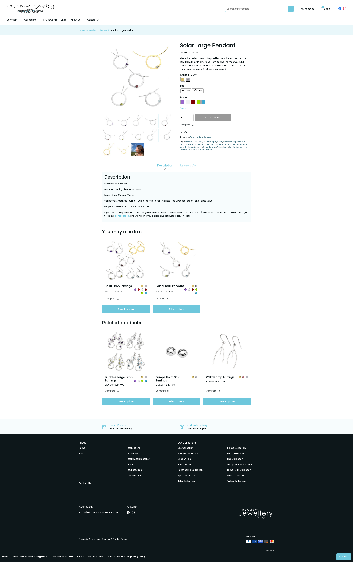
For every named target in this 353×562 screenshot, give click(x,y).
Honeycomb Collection (190, 470)
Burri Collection (235, 453)
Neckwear (189, 147)
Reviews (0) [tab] (188, 165)
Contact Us (93, 19)
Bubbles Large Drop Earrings (119, 378)
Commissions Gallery (139, 459)
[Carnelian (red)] (139, 289)
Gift (211, 144)
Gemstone (204, 144)
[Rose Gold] (243, 377)
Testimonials (135, 475)
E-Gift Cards (50, 19)
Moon (182, 147)
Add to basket (212, 117)
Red (237, 147)
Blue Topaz (211, 142)
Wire (210, 150)
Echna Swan (184, 464)
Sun (199, 150)
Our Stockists (135, 470)
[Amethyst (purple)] (135, 289)
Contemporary (234, 142)
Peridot (220, 147)
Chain (219, 142)
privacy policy (137, 556)
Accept (343, 556)
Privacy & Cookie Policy (114, 539)
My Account (307, 8)
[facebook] (339, 9)
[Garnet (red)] (146, 289)
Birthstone (198, 142)
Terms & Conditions (89, 539)
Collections (30, 19)
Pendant (212, 147)
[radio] (183, 79)
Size (182, 86)
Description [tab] (165, 165)
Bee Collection (185, 447)
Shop (63, 19)
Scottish (183, 150)
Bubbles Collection (188, 453)
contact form (122, 215)
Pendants (105, 30)
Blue (205, 142)
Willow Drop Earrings (220, 377)
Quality (232, 147)
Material (184, 74)
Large (245, 144)
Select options (126, 309)
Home (82, 30)
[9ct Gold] (142, 286)
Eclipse (190, 144)
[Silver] (146, 286)
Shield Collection (236, 475)
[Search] (291, 9)
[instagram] (344, 9)
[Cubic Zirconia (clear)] (142, 289)
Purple (225, 147)
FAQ (130, 464)
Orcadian (198, 147)
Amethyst (189, 142)
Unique (205, 150)
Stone (183, 97)
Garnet (197, 144)
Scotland (244, 147)
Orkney (206, 147)
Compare (185, 124)
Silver (190, 150)
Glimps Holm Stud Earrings (168, 378)
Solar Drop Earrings (118, 286)
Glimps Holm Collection (239, 464)
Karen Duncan (236, 144)
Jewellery (12, 19)
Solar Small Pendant (170, 286)
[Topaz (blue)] (146, 293)
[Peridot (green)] (142, 293)
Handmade (224, 144)
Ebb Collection (235, 459)
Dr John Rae (184, 459)
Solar (195, 150)
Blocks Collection (236, 447)
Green (216, 144)
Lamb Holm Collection (239, 470)
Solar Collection (205, 137)
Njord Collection (186, 475)
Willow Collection (236, 481)
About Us (75, 19)
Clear (183, 108)
